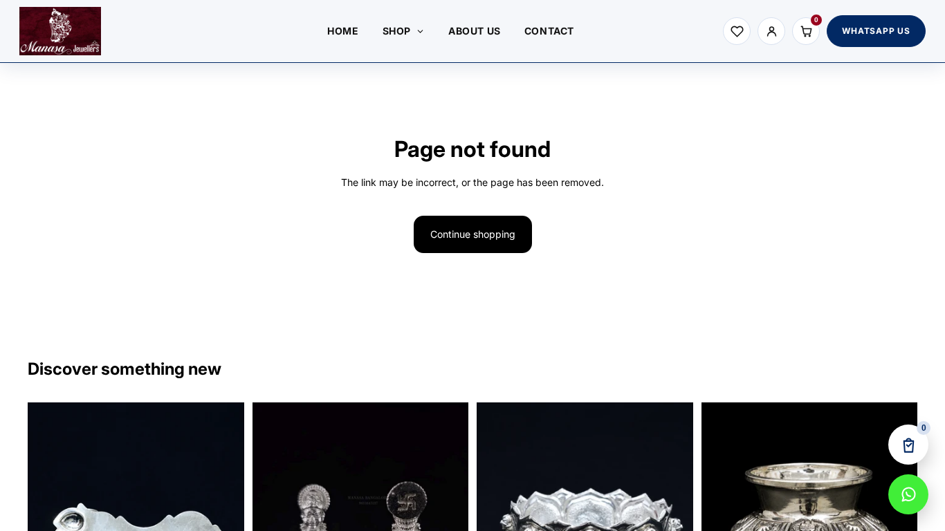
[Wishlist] (737, 31)
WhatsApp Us (876, 31)
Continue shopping (472, 234)
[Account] (771, 31)
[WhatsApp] (908, 494)
